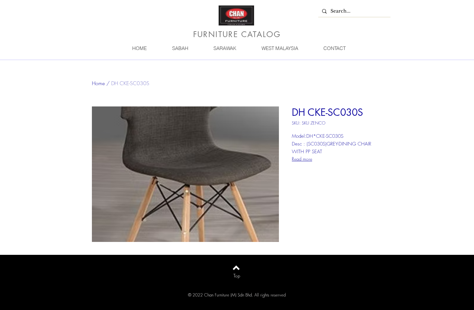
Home (98, 83)
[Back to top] (236, 268)
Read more (302, 159)
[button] (180, 48)
